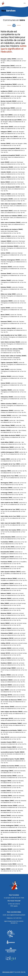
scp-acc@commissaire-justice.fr (16, 915)
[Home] (3, 4)
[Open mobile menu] (25, 3)
